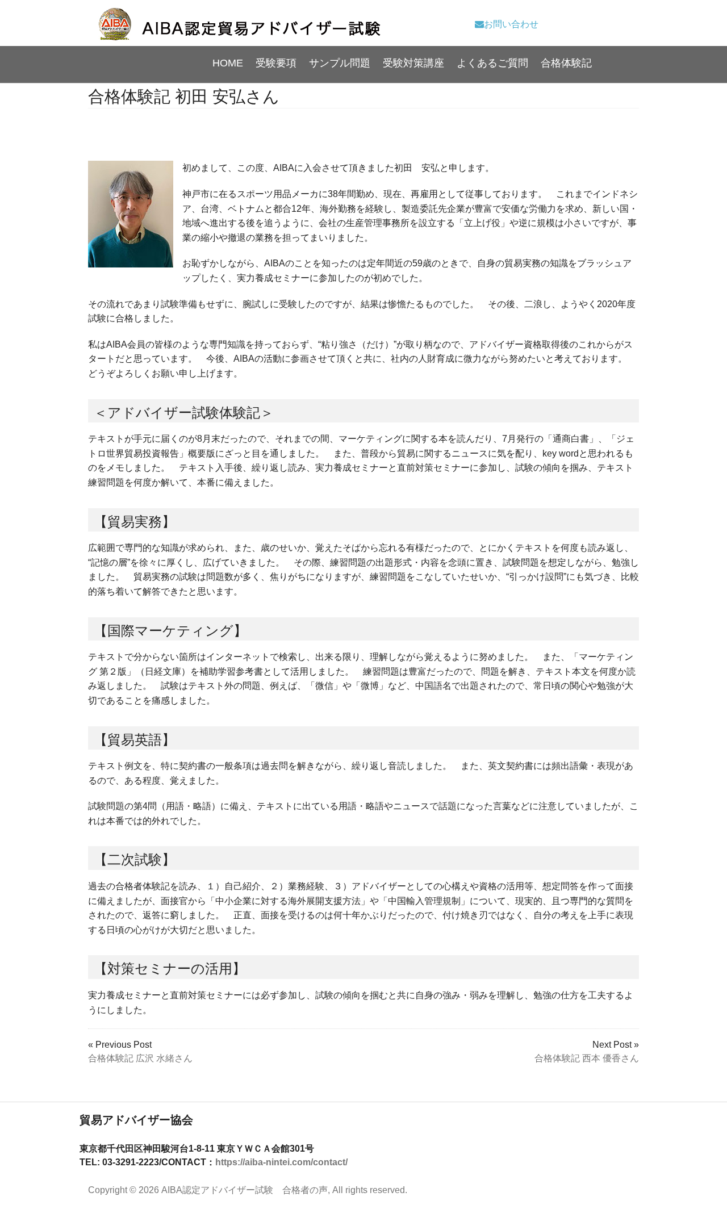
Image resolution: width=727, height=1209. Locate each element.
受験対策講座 (413, 63)
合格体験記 (566, 63)
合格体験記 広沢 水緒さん (140, 1058)
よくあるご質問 (492, 63)
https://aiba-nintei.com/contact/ (281, 1162)
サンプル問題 (339, 63)
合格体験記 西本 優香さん (586, 1058)
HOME (227, 63)
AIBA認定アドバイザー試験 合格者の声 (244, 1190)
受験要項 (276, 63)
